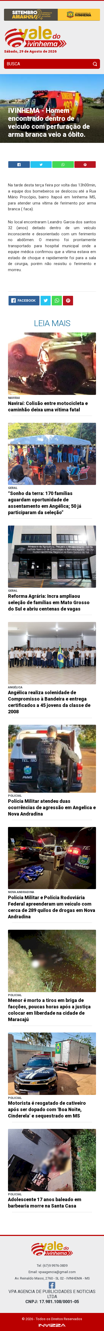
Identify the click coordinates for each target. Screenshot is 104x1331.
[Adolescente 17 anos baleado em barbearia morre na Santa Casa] (52, 1159)
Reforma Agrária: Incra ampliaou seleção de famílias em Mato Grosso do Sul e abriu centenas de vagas (49, 603)
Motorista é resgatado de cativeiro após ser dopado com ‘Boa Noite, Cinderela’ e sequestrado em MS (47, 1109)
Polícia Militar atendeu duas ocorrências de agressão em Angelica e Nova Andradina (52, 808)
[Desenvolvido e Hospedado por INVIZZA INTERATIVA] (52, 1325)
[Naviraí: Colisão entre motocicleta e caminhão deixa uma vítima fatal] (52, 363)
